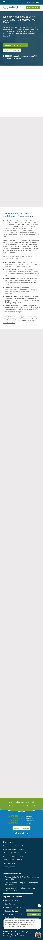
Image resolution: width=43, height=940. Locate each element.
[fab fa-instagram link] (27, 833)
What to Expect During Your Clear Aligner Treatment (21, 884)
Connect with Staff (34, 914)
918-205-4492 (17, 816)
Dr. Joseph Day (21, 166)
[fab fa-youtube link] (19, 833)
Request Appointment (33, 910)
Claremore (29, 818)
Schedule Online (32, 7)
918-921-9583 (17, 818)
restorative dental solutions (27, 224)
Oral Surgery (10, 904)
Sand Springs (30, 821)
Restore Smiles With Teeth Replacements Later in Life (22, 878)
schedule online (9, 323)
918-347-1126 (26, 32)
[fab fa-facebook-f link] (16, 833)
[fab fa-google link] (23, 833)
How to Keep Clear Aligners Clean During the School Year (21, 889)
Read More (20, 173)
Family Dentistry (11, 900)
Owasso (28, 823)
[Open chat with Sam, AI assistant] (38, 935)
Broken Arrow (30, 816)
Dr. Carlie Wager (21, 205)
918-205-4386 (17, 820)
